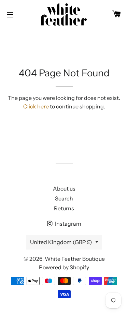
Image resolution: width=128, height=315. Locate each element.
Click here (36, 106)
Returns (64, 208)
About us (64, 188)
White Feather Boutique (75, 258)
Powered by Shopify (64, 267)
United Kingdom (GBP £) (61, 242)
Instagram (67, 223)
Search (64, 198)
